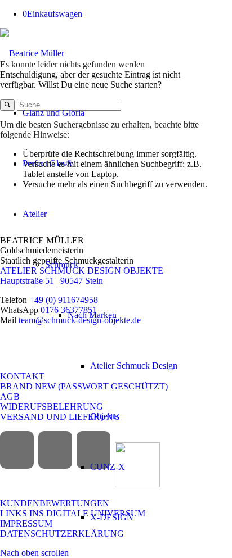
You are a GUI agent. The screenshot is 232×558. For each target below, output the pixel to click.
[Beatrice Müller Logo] (32, 53)
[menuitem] (105, 113)
